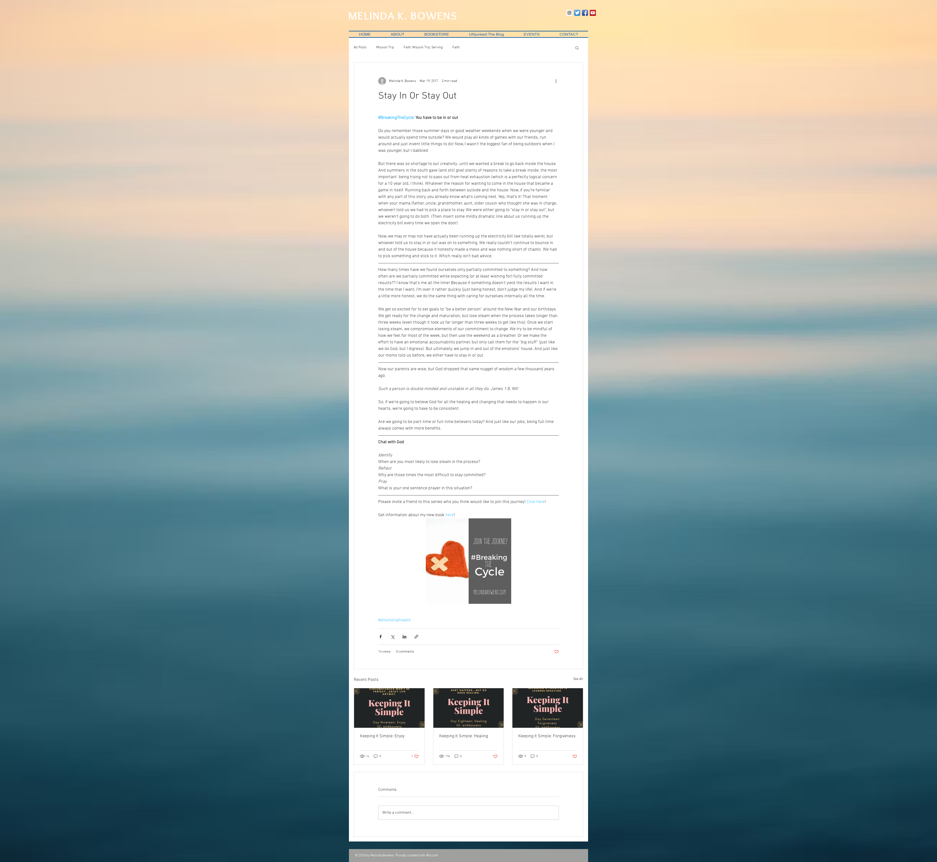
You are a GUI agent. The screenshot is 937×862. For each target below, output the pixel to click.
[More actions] (556, 81)
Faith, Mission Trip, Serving (423, 47)
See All (578, 679)
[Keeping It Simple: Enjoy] (389, 708)
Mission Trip (385, 47)
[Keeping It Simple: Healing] (468, 708)
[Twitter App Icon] (577, 13)
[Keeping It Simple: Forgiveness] (547, 708)
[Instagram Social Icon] (569, 13)
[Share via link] (416, 636)
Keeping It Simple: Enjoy (382, 736)
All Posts (360, 47)
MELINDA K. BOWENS (402, 15)
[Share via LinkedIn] (404, 636)
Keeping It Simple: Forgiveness (547, 736)
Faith (456, 47)
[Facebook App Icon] (585, 13)
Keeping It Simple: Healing (463, 736)
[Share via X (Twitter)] (392, 636)
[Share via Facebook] (380, 636)
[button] (577, 48)
